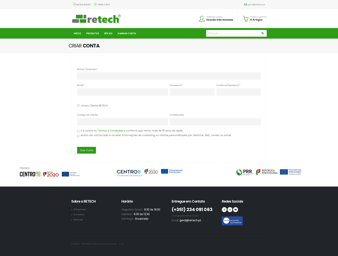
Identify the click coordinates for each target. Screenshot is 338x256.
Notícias (78, 219)
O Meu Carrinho (258, 17)
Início (77, 33)
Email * (81, 85)
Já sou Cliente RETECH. (93, 105)
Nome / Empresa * (87, 69)
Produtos (92, 33)
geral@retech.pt (256, 4)
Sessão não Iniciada (219, 20)
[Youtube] (235, 209)
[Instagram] (229, 209)
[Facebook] (224, 209)
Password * (176, 85)
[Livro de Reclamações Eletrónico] (224, 219)
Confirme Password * (228, 85)
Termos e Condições (110, 130)
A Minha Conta (214, 17)
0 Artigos (256, 20)
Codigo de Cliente (87, 114)
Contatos (79, 214)
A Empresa (80, 209)
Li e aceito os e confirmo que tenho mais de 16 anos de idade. (132, 130)
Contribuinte (177, 114)
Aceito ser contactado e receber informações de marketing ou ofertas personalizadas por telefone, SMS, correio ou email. (156, 135)
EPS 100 (108, 33)
